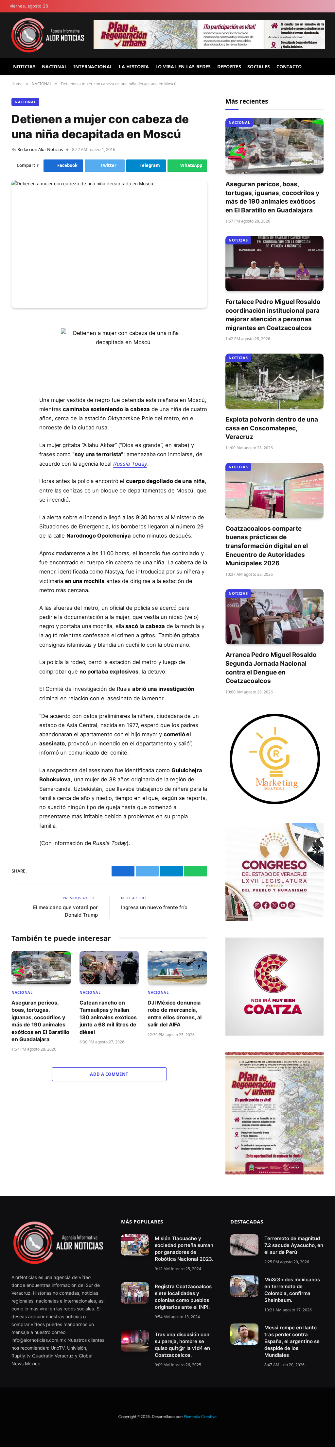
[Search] (322, 66)
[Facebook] (18, 339)
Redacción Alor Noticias (40, 149)
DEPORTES (229, 66)
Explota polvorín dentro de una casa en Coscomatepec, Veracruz (271, 428)
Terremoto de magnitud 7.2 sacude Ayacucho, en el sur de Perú (293, 1245)
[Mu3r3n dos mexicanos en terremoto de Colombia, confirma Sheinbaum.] (244, 1286)
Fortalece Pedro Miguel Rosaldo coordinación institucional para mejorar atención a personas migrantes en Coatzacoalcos (273, 315)
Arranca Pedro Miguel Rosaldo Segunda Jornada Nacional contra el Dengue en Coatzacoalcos (271, 668)
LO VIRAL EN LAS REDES (183, 66)
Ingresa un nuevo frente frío (154, 907)
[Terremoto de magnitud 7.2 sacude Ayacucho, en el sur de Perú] (244, 1245)
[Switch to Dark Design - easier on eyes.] (322, 6)
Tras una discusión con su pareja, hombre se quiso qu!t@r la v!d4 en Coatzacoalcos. (182, 1344)
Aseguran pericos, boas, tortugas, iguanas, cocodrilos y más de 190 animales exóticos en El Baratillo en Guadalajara (40, 1020)
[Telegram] (18, 373)
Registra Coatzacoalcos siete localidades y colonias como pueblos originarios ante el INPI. (183, 1296)
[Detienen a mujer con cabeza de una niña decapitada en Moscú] (109, 244)
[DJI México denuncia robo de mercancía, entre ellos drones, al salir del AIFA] (177, 967)
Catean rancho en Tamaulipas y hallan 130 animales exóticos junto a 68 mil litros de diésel (108, 1017)
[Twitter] (18, 356)
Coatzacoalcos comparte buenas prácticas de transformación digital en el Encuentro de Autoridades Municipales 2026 (266, 546)
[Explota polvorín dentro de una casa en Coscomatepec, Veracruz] (274, 381)
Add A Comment (109, 1074)
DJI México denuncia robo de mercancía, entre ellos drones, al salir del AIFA (175, 1013)
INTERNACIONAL (93, 66)
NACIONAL (54, 66)
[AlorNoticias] (47, 35)
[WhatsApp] (18, 389)
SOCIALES (258, 66)
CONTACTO (289, 66)
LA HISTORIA (134, 66)
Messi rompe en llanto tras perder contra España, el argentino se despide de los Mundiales (292, 1341)
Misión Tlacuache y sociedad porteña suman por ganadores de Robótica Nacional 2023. (184, 1248)
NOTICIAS (24, 66)
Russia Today (130, 463)
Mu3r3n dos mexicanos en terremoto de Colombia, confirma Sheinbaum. (292, 1289)
